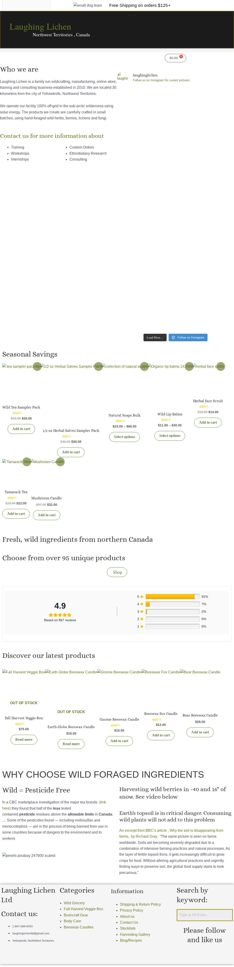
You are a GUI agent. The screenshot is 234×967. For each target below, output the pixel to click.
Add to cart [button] (21, 429)
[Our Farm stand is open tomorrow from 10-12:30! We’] (131, 155)
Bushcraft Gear (76, 915)
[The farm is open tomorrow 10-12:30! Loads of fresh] (190, 209)
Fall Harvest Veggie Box (83, 909)
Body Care (72, 921)
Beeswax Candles (78, 927)
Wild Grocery (74, 903)
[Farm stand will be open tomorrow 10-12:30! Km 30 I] (161, 176)
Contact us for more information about (52, 135)
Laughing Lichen (40, 26)
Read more (23, 739)
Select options (124, 437)
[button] (58, 55)
